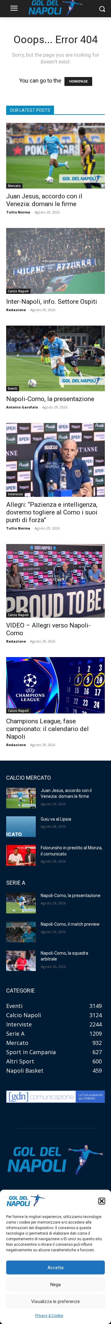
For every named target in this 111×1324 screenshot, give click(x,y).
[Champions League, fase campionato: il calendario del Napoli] (55, 685)
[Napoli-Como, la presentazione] (55, 358)
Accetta (55, 1267)
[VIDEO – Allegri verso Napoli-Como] (55, 581)
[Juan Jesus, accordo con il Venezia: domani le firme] (55, 156)
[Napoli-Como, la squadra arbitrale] (21, 960)
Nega (55, 1284)
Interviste (15, 494)
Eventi (12, 388)
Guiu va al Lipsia (56, 819)
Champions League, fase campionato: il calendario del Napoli (47, 728)
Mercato (14, 186)
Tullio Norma (18, 212)
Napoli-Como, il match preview (70, 924)
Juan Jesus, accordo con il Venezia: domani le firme (44, 200)
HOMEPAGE (78, 81)
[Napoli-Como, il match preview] (21, 931)
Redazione (16, 309)
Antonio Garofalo (22, 407)
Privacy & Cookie (49, 1316)
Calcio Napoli (18, 291)
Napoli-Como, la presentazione (50, 399)
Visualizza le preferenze (55, 1301)
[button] (102, 1201)
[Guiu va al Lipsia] (21, 826)
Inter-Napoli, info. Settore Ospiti (51, 301)
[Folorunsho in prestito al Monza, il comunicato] (21, 855)
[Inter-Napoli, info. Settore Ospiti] (55, 261)
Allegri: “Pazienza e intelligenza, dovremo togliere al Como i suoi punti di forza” (51, 512)
